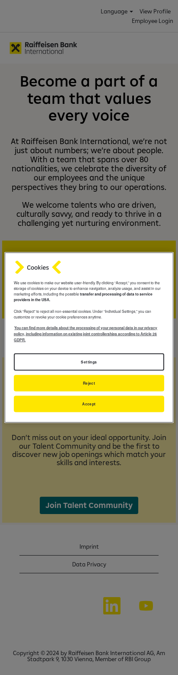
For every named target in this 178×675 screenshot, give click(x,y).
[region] (88, 337)
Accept (89, 404)
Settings (89, 362)
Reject (89, 383)
